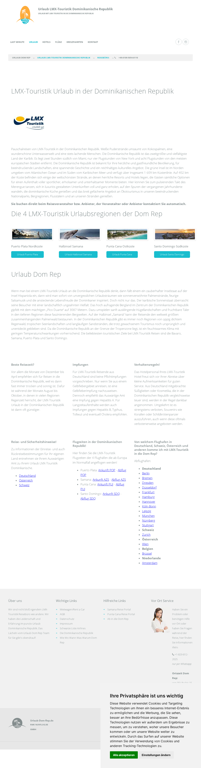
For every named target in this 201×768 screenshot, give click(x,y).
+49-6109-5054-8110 (128, 57)
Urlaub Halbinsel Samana (78, 254)
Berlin (146, 473)
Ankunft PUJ (105, 484)
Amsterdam (149, 563)
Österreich (26, 480)
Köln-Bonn (149, 506)
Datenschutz (67, 619)
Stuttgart (148, 525)
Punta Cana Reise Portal (121, 614)
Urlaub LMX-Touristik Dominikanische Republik (75, 9)
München (148, 516)
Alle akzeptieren (124, 755)
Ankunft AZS (101, 479)
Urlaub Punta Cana (122, 254)
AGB (62, 614)
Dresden (147, 483)
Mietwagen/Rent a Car (72, 609)
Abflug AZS (118, 479)
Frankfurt (148, 492)
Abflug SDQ (88, 498)
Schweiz (24, 485)
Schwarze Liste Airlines (73, 628)
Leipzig (146, 511)
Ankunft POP (106, 470)
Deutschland (27, 476)
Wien (145, 544)
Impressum (66, 623)
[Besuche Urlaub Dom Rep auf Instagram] (186, 42)
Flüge (58, 41)
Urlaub (33, 41)
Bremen (147, 478)
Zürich (146, 534)
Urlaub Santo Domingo (172, 254)
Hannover (148, 501)
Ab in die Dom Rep (118, 619)
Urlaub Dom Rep (21, 57)
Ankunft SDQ (111, 494)
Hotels (46, 41)
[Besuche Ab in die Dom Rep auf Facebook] (178, 42)
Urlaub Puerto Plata (27, 254)
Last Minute (17, 41)
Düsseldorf (149, 487)
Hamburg (148, 497)
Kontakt (93, 41)
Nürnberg (148, 520)
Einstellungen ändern (156, 755)
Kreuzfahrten (75, 41)
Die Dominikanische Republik (76, 633)
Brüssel (147, 553)
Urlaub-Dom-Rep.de (41, 720)
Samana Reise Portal (119, 609)
